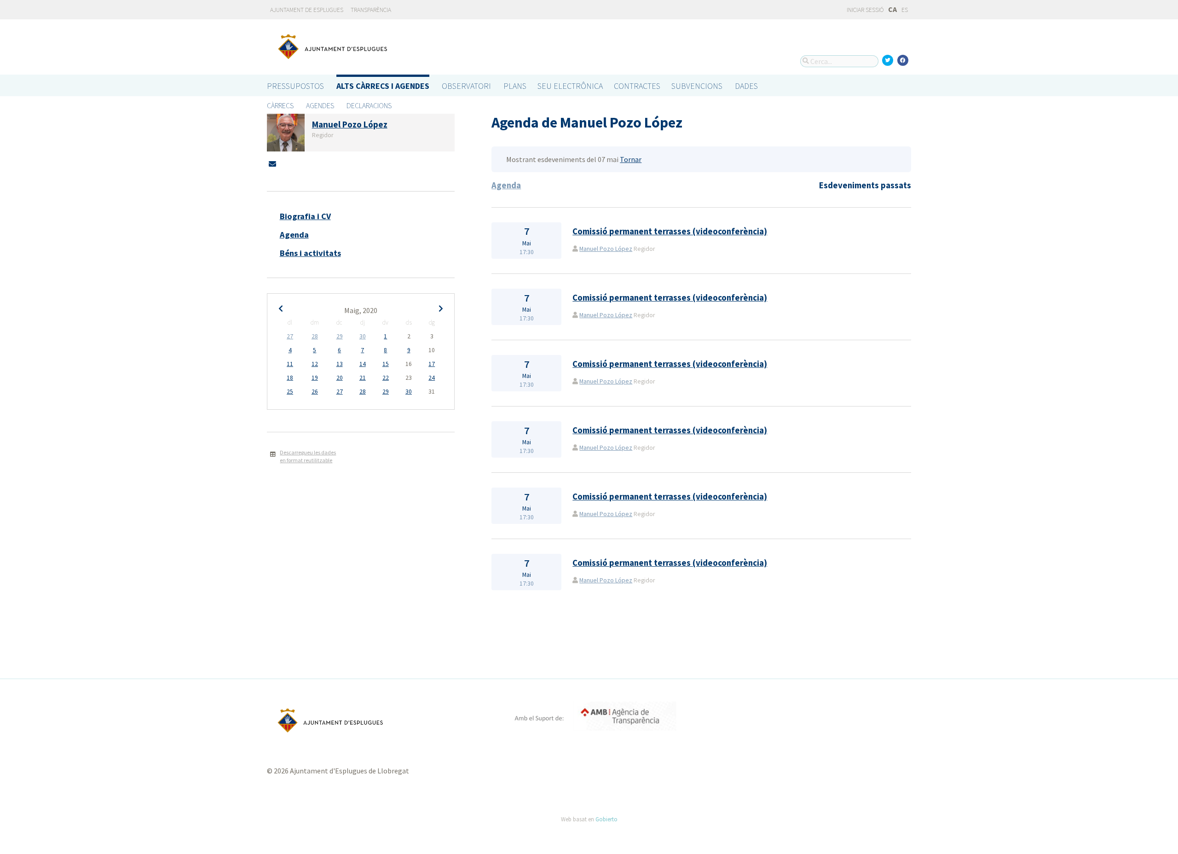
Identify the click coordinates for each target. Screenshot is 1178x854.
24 (431, 378)
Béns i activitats (310, 253)
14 (362, 364)
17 (431, 364)
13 (339, 364)
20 (339, 378)
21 (362, 378)
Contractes (637, 86)
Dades (746, 86)
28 (315, 336)
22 (385, 378)
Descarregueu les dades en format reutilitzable (308, 456)
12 (315, 364)
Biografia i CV (305, 216)
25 (290, 391)
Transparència (371, 10)
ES (904, 10)
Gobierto (606, 819)
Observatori (466, 86)
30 (362, 336)
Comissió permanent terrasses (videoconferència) (669, 231)
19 (315, 378)
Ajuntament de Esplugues (306, 10)
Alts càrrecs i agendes (382, 86)
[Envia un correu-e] (272, 164)
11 (290, 364)
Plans (514, 86)
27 (290, 336)
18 (290, 378)
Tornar (630, 159)
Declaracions (369, 105)
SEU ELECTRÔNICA (570, 86)
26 (315, 391)
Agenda (294, 234)
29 (339, 336)
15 (385, 364)
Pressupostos (295, 86)
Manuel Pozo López (605, 249)
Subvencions (696, 86)
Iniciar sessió (864, 10)
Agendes (320, 105)
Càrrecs (280, 105)
